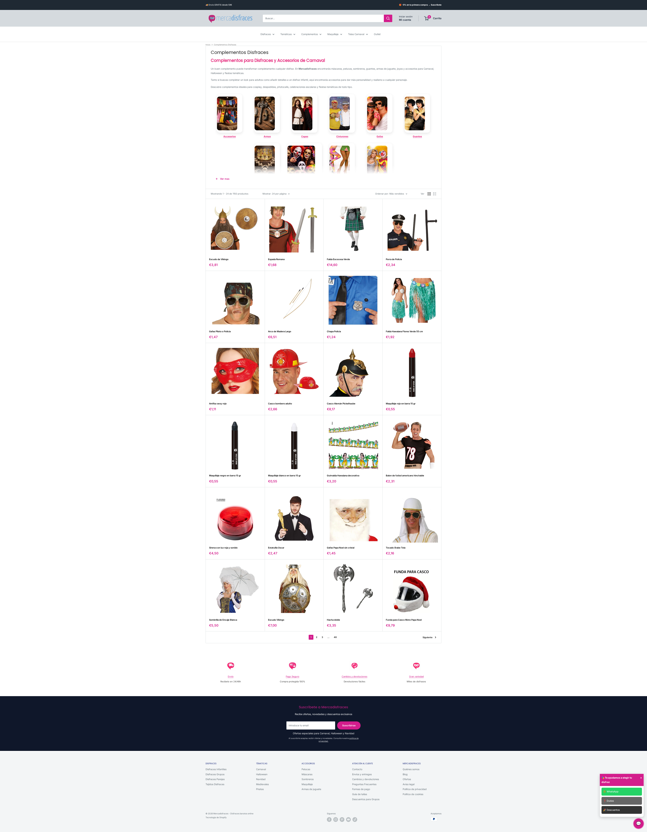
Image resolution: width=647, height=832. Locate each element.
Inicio (208, 44)
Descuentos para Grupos (365, 799)
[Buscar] (388, 18)
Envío (231, 676)
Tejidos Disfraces (215, 784)
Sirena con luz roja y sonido (223, 547)
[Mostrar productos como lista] (434, 193)
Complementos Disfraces (225, 44)
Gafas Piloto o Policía (220, 331)
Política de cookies (413, 794)
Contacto (357, 769)
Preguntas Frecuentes (364, 784)
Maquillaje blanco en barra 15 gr (284, 475)
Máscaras (307, 774)
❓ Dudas (608, 800)
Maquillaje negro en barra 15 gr (225, 475)
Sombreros (308, 779)
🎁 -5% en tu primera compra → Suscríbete (420, 5)
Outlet (377, 34)
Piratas (260, 789)
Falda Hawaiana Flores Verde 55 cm (404, 331)
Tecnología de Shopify (216, 817)
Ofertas (407, 779)
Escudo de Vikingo (218, 259)
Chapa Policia (334, 331)
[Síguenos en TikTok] (354, 819)
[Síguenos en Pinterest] (342, 819)
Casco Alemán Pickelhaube (341, 403)
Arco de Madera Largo (279, 331)
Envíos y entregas (362, 774)
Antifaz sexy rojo (218, 403)
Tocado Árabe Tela (395, 547)
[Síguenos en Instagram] (335, 819)
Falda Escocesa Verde (338, 259)
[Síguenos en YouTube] (348, 819)
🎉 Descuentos (611, 809)
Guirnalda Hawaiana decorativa (343, 475)
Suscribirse (349, 725)
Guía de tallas (359, 794)
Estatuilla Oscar (276, 547)
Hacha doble (333, 619)
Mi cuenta (405, 19)
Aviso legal (408, 784)
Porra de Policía (394, 259)
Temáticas (286, 34)
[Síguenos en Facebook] (329, 819)
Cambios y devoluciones (354, 676)
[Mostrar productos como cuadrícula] (429, 193)
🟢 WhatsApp (611, 791)
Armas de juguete (311, 789)
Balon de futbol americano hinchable (405, 475)
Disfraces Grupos (215, 774)
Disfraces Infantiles (216, 769)
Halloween (261, 774)
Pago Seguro (292, 676)
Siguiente (428, 637)
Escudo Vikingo (276, 619)
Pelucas (306, 769)
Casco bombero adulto (280, 403)
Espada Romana (276, 259)
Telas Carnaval (356, 34)
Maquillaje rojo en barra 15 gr (400, 403)
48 (335, 637)
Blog (405, 774)
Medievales (262, 784)
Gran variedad (416, 676)
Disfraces (265, 34)
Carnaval (261, 769)
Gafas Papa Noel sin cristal (340, 547)
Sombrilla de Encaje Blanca (223, 619)
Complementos (309, 34)
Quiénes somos (411, 769)
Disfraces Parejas (215, 779)
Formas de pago (361, 789)
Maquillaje (332, 34)
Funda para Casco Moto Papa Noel (404, 619)
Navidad (261, 779)
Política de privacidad (415, 789)
